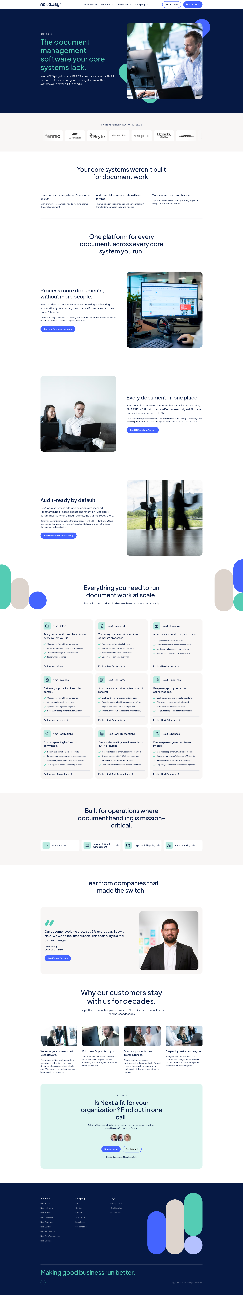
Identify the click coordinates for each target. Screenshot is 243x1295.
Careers (78, 1213)
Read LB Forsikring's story (143, 430)
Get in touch (172, 4)
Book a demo (192, 4)
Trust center (80, 1217)
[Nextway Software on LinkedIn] (43, 1282)
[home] (56, 4)
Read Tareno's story (58, 958)
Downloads (80, 1222)
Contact (79, 1208)
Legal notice (115, 1213)
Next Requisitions (47, 1231)
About (78, 1203)
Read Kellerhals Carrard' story (59, 535)
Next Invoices (46, 1213)
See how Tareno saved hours (58, 329)
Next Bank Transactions (50, 1236)
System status (81, 1227)
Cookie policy (116, 1208)
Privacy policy (116, 1203)
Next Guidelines (46, 1227)
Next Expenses (46, 1241)
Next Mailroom (46, 1208)
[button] (90, 4)
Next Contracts (46, 1222)
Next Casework (46, 1217)
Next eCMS (45, 1203)
